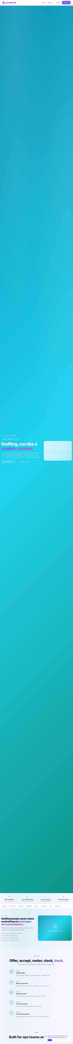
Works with (44, 906)
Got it (50, 1040)
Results (36, 906)
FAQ (51, 906)
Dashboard (29, 906)
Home (43, 2)
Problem (4, 906)
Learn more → (64, 1037)
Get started (57, 906)
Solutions (49, 2)
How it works (12, 906)
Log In (65, 2)
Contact (58, 2)
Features (21, 906)
